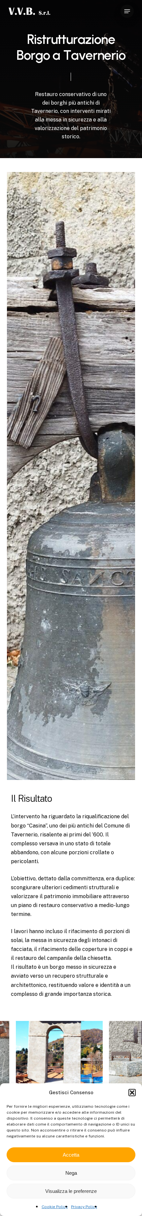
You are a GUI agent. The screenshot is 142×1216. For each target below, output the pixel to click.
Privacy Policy (84, 1206)
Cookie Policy (55, 1206)
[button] (132, 1092)
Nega (71, 1173)
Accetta (71, 1155)
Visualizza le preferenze (71, 1191)
